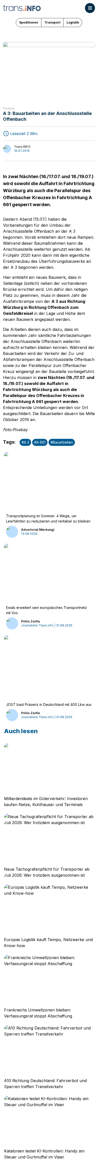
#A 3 (25, 442)
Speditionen (28, 22)
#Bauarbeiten (62, 442)
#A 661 (39, 442)
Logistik (73, 22)
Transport (52, 22)
